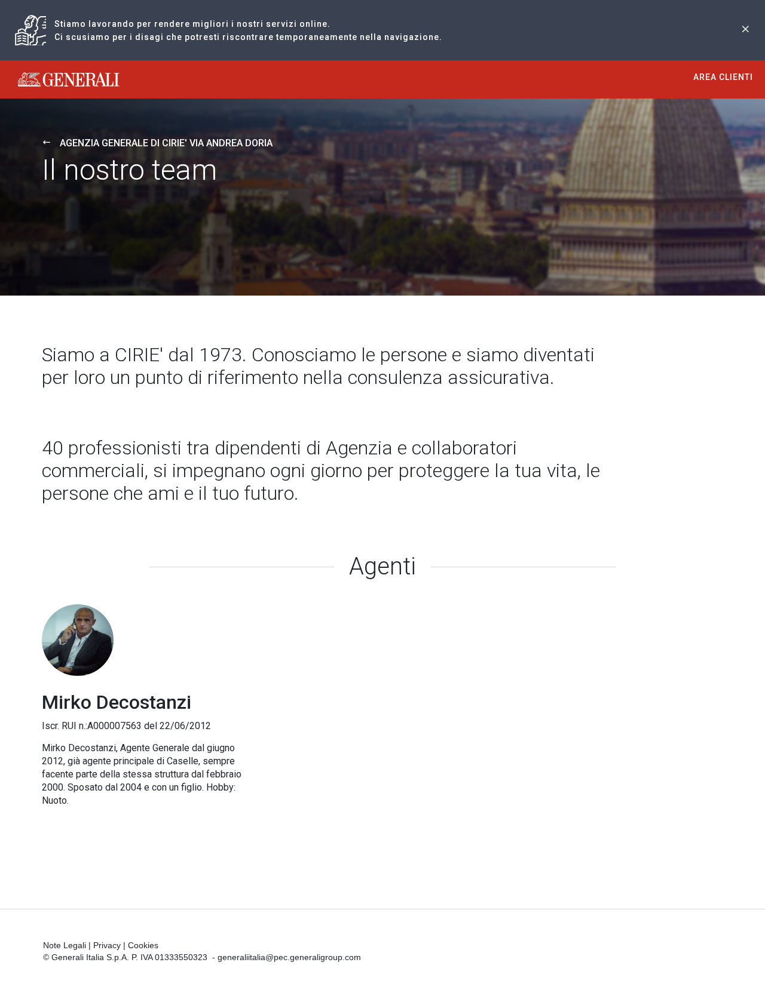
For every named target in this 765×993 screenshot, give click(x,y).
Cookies (143, 945)
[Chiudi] (745, 30)
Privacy (107, 945)
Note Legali (64, 945)
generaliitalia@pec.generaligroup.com (289, 957)
